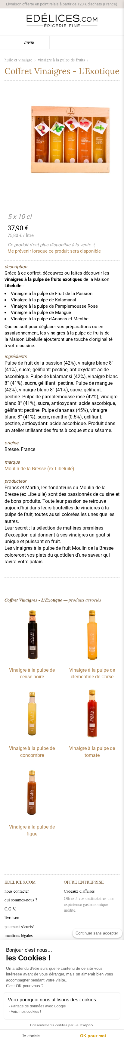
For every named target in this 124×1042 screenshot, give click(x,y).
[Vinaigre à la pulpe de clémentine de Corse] (92, 659)
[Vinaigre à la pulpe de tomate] (92, 737)
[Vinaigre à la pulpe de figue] (32, 816)
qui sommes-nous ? (21, 900)
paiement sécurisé (19, 926)
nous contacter (17, 891)
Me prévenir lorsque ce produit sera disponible (54, 251)
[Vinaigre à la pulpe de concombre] (32, 737)
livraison (12, 917)
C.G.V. (10, 909)
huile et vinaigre (18, 60)
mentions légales (19, 935)
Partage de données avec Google (38, 1006)
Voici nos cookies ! (26, 1011)
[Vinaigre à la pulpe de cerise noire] (32, 659)
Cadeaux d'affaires (79, 891)
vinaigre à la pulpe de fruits (61, 60)
